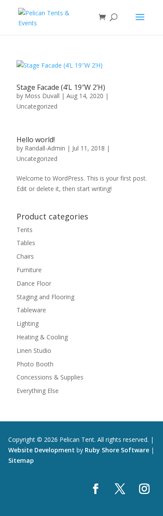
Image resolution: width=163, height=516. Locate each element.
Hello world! (36, 139)
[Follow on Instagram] (144, 488)
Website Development (41, 450)
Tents (25, 230)
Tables (26, 243)
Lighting (28, 323)
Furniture (29, 270)
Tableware (31, 310)
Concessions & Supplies (50, 377)
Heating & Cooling (42, 337)
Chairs (25, 256)
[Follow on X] (120, 488)
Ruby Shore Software (117, 450)
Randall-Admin (45, 148)
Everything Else (38, 390)
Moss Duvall (42, 96)
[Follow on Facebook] (95, 488)
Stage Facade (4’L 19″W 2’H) (61, 87)
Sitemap (21, 460)
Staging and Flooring (45, 297)
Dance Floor (34, 283)
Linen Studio (34, 350)
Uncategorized (37, 106)
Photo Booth (35, 364)
